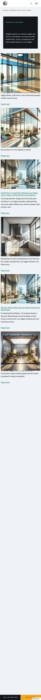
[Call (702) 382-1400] (31, 3)
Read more (5, 104)
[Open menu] (36, 3)
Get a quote (31, 697)
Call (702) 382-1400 (10, 697)
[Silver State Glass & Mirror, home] (5, 3)
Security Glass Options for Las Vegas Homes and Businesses (20, 309)
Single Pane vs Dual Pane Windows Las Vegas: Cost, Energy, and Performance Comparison (19, 194)
